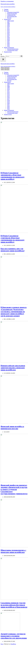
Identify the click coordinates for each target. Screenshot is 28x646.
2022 (8, 43)
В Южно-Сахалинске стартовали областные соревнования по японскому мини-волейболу (12, 239)
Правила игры (8, 51)
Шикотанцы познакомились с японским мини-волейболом (13, 551)
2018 (8, 37)
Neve (2, 644)
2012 (8, 29)
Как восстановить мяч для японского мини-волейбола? (13, 250)
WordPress (13, 644)
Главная (6, 9)
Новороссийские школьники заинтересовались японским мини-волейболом (13, 368)
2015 (8, 33)
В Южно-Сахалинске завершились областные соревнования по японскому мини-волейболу (12, 176)
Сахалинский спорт (12, 50)
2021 (8, 41)
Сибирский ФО (11, 15)
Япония (9, 18)
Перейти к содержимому (7, 1)
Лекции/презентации (12, 49)
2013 (8, 30)
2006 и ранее (10, 20)
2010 (8, 26)
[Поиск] (1, 54)
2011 (8, 27)
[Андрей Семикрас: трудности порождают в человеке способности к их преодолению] (10, 630)
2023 (8, 44)
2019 (8, 39)
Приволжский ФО (12, 13)
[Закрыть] (3, 59)
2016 (8, 34)
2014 (8, 32)
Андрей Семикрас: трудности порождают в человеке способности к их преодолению (14, 636)
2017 (8, 36)
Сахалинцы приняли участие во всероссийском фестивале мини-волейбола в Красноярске (14, 605)
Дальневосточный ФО (13, 12)
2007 (8, 22)
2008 (8, 23)
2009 (8, 25)
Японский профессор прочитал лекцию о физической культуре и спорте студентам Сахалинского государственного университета (14, 489)
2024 (8, 46)
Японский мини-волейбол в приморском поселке (12, 427)
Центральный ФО (12, 16)
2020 (8, 40)
